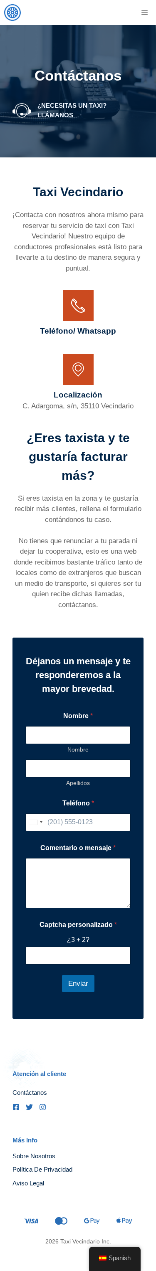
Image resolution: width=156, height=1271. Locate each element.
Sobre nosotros (33, 1156)
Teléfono (78, 803)
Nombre (78, 749)
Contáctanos (29, 1092)
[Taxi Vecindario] (12, 12)
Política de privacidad (42, 1169)
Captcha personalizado (78, 924)
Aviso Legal (28, 1183)
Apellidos (78, 783)
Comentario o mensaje (78, 847)
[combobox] (35, 822)
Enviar (78, 983)
